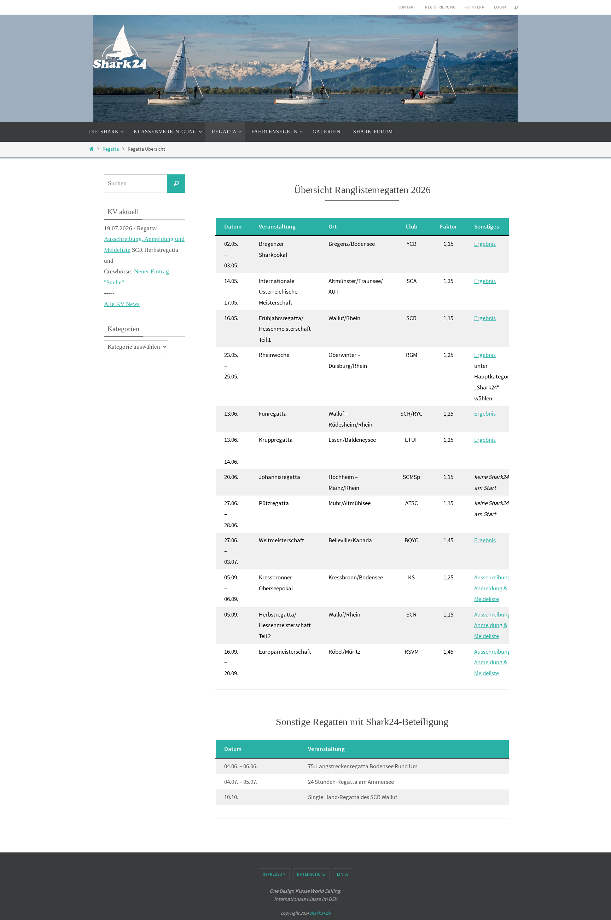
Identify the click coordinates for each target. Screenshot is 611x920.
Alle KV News (122, 304)
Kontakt (406, 7)
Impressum (274, 874)
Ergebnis (485, 244)
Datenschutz (311, 874)
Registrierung (440, 7)
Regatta (111, 149)
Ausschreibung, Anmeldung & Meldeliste (493, 588)
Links (343, 874)
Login (500, 7)
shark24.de (320, 913)
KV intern (475, 7)
